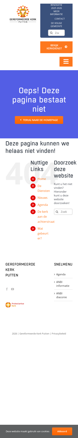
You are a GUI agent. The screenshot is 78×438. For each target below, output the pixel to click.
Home (42, 179)
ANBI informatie (62, 283)
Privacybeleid (59, 333)
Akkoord (62, 431)
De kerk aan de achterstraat (46, 216)
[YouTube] (12, 289)
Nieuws (43, 198)
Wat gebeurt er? (43, 233)
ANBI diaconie (61, 295)
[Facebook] (6, 289)
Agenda (43, 205)
